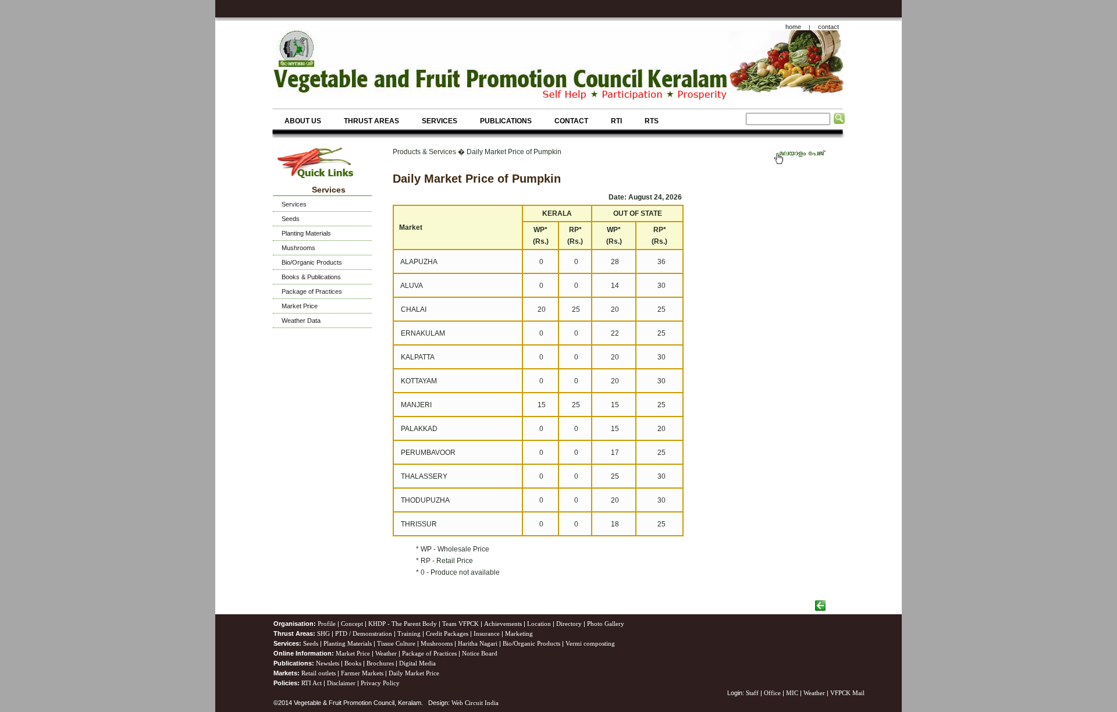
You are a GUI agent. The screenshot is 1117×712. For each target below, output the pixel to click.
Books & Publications (311, 276)
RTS (652, 121)
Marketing (519, 633)
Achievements (503, 623)
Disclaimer (341, 682)
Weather (386, 653)
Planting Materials (306, 233)
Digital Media (417, 663)
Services (294, 204)
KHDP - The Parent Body (402, 623)
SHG (323, 633)
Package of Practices (312, 291)
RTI (616, 121)
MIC (792, 692)
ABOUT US (302, 121)
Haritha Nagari (477, 643)
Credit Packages (447, 633)
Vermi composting (590, 643)
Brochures (380, 663)
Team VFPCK (460, 623)
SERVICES (439, 121)
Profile (327, 623)
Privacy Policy (380, 682)
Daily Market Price (414, 673)
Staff (753, 692)
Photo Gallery (605, 623)
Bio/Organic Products (312, 262)
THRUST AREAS (371, 121)
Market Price (300, 305)
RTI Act (311, 682)
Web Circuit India (475, 702)
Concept (352, 623)
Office (772, 692)
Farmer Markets (362, 673)
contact (828, 26)
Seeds (291, 218)
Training (409, 633)
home (793, 26)
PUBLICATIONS (506, 121)
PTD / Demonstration (363, 633)
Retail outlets (318, 673)
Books (352, 663)
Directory (569, 623)
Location (539, 623)
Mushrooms (298, 247)
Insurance (487, 633)
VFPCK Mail (847, 692)
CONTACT (571, 121)
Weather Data (301, 320)
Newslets (327, 663)
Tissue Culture (396, 643)
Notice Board (479, 653)
